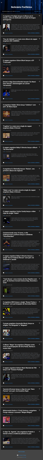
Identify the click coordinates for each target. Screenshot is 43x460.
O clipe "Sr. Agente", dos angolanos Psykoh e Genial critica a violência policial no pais (19, 432)
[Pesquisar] (41, 2)
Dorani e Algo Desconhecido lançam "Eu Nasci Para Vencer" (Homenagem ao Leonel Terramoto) (19, 83)
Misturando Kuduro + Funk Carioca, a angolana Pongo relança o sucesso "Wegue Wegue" (19, 411)
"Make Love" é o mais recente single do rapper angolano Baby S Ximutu (19, 191)
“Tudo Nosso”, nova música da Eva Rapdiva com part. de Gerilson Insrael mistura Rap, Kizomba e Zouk (20, 280)
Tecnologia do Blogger (22, 455)
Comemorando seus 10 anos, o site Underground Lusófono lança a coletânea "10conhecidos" (18, 234)
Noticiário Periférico (21, 7)
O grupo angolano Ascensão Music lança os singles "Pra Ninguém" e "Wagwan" (18, 324)
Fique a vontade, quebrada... (34, 54)
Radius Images (24, 457)
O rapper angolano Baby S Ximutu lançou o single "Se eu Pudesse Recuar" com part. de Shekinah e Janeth (18, 257)
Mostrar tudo (37, 11)
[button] (39, 16)
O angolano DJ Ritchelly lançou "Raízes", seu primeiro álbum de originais (19, 170)
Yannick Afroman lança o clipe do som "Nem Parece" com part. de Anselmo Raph (19, 390)
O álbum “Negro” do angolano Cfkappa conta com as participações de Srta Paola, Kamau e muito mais (19, 346)
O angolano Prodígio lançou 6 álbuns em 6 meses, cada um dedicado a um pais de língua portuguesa (19, 18)
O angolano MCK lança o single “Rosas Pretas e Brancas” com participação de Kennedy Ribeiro (19, 303)
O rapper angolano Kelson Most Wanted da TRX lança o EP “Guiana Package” (20, 369)
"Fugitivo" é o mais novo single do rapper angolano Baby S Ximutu (17, 127)
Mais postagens (21, 451)
